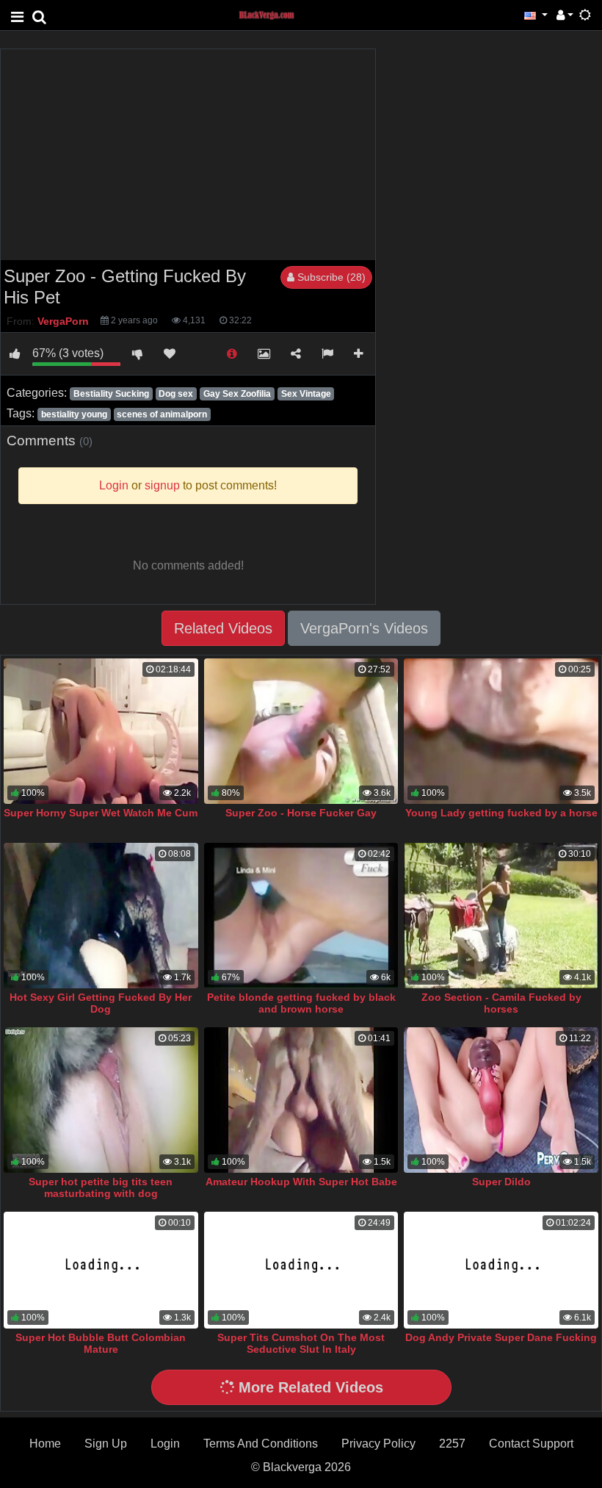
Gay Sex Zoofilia (237, 394)
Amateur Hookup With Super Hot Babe (301, 1181)
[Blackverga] (274, 14)
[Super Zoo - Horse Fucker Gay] (301, 731)
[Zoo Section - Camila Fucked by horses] (501, 915)
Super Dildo (501, 1181)
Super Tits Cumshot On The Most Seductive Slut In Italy (301, 1343)
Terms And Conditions (260, 1443)
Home (45, 1443)
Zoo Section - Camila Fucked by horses (501, 1003)
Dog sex (176, 394)
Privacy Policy (378, 1443)
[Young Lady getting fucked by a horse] (501, 731)
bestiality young (74, 414)
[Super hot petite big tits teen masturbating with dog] (101, 1100)
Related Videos (223, 628)
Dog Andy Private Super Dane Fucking (501, 1337)
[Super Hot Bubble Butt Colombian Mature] (101, 1270)
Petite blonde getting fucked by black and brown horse (301, 1003)
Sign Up (105, 1443)
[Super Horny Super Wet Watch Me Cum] (101, 731)
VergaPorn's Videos (364, 628)
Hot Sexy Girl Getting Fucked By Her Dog (101, 1003)
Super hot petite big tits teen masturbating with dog (101, 1187)
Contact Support (531, 1443)
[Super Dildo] (501, 1100)
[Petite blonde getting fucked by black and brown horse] (301, 915)
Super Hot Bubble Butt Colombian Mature (100, 1343)
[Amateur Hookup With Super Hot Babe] (301, 1100)
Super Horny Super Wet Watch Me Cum (100, 813)
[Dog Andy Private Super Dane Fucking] (501, 1270)
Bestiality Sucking (111, 394)
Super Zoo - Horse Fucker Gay (301, 813)
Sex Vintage (306, 394)
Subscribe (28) (330, 277)
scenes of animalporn (162, 414)
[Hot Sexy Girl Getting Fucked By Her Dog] (101, 915)
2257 (452, 1443)
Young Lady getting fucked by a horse (501, 813)
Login (165, 1443)
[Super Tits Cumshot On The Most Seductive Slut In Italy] (301, 1270)
